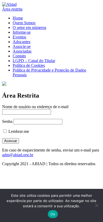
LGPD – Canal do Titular (34, 60)
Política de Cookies (29, 65)
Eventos (19, 37)
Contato (19, 56)
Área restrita (12, 9)
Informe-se (22, 32)
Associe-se (22, 46)
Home (18, 18)
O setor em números (29, 27)
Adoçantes (21, 41)
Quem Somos (24, 23)
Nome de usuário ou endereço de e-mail (35, 106)
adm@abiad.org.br (17, 155)
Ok (52, 214)
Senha (7, 121)
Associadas (22, 51)
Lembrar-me (18, 131)
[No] (96, 205)
